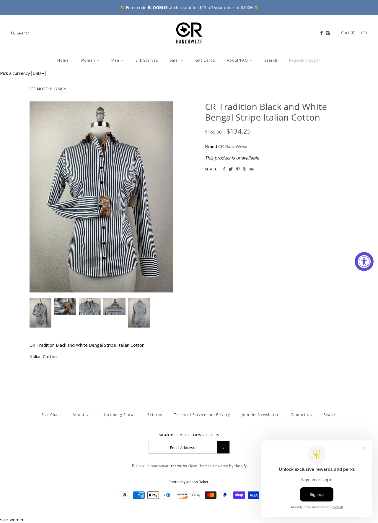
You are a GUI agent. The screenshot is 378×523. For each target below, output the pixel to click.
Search (270, 60)
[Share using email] (251, 169)
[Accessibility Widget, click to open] (364, 261)
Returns (154, 414)
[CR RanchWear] (189, 24)
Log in (315, 60)
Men (117, 60)
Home (63, 60)
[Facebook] (321, 33)
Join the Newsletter (260, 414)
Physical (59, 88)
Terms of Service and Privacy (202, 414)
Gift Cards (205, 60)
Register (297, 60)
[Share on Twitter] (231, 169)
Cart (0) (349, 32)
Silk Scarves (147, 60)
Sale (176, 60)
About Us (82, 414)
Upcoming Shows (119, 414)
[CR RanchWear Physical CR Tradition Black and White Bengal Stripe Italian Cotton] (101, 105)
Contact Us (301, 414)
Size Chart (51, 414)
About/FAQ (239, 60)
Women (90, 60)
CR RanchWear (233, 146)
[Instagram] (328, 33)
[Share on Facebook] (224, 169)
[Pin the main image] (238, 169)
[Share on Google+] (244, 169)
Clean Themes (199, 465)
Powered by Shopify (230, 465)
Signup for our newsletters (189, 435)
